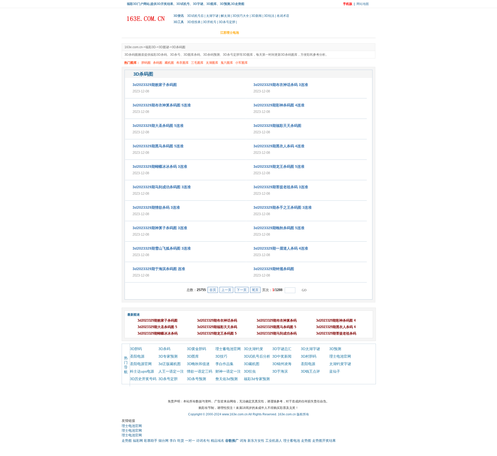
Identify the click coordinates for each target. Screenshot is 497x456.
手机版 (347, 4)
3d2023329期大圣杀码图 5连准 (158, 126)
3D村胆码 (308, 356)
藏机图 (169, 62)
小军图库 (241, 62)
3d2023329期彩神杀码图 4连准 (278, 105)
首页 (129, 32)
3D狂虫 (250, 371)
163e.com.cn (134, 47)
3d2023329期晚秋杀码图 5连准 (278, 228)
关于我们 (194, 393)
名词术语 (283, 16)
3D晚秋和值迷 (198, 364)
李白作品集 (224, 364)
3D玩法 (269, 16)
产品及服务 (217, 393)
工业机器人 (273, 441)
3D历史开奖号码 (143, 379)
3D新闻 (256, 16)
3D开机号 (209, 22)
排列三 (321, 32)
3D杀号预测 (196, 379)
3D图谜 (252, 32)
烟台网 (163, 441)
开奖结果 (167, 32)
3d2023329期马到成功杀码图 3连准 (162, 187)
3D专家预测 (168, 356)
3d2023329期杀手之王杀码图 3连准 (282, 207)
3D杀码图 (178, 47)
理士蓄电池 (291, 441)
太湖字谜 (212, 16)
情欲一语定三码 (199, 371)
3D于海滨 (280, 371)
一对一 (190, 441)
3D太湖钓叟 (253, 349)
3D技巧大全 (240, 16)
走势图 (127, 441)
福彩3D (270, 32)
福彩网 (138, 441)
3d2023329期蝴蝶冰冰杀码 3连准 (160, 166)
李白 (173, 441)
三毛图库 (197, 62)
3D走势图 (187, 32)
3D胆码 (207, 32)
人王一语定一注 (171, 371)
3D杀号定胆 (227, 22)
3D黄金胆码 (196, 349)
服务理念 (260, 393)
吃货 (180, 441)
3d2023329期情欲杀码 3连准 (156, 207)
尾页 (255, 290)
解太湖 (225, 16)
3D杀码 (164, 349)
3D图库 (193, 356)
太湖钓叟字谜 (340, 364)
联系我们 (302, 393)
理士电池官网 (340, 356)
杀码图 (157, 62)
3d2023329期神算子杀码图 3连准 (160, 228)
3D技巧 (221, 356)
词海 (243, 441)
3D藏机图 (251, 364)
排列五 (338, 32)
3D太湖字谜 (310, 349)
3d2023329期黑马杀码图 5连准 (158, 146)
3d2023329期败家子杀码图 (155, 85)
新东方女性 (255, 441)
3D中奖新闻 (281, 356)
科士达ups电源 (142, 371)
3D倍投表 (194, 22)
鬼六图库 (227, 62)
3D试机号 (146, 32)
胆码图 (146, 62)
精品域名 (217, 441)
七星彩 (356, 32)
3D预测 (335, 349)
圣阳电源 (137, 356)
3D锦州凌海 (281, 364)
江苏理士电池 (229, 32)
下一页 (242, 290)
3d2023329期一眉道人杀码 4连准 (280, 248)
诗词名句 (203, 441)
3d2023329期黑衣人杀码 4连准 (278, 146)
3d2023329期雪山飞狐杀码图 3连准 (162, 248)
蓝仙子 (334, 371)
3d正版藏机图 (169, 364)
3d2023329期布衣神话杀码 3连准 (280, 85)
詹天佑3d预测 (226, 379)
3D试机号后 (195, 16)
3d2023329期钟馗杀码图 (273, 269)
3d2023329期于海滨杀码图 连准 (159, 269)
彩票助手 (150, 441)
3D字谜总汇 (281, 349)
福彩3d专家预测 (257, 379)
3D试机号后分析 (257, 356)
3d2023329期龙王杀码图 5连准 (278, 166)
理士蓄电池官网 (228, 349)
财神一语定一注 (228, 371)
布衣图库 (182, 62)
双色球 (287, 32)
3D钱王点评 (310, 371)
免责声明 (239, 393)
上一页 (226, 290)
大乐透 (304, 32)
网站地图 (362, 4)
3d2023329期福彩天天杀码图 (277, 126)
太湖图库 (212, 62)
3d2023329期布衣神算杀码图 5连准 (162, 105)
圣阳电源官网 (141, 364)
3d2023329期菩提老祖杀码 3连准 (280, 187)
